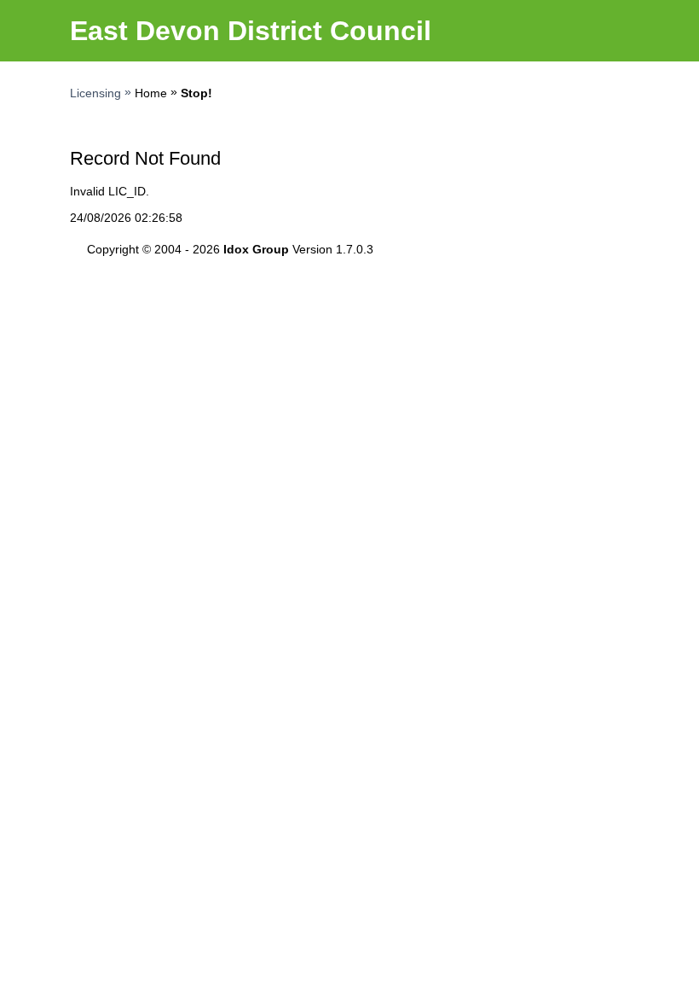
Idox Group (256, 249)
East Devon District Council (250, 30)
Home (151, 93)
